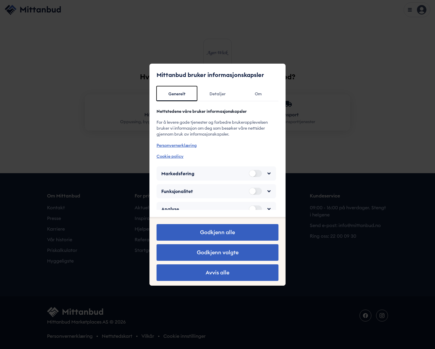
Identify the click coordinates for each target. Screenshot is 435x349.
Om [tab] (258, 94)
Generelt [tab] (177, 94)
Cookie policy (170, 156)
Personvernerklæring (177, 145)
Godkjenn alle (217, 232)
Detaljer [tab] (217, 94)
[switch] (255, 173)
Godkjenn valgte (218, 252)
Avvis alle (217, 272)
